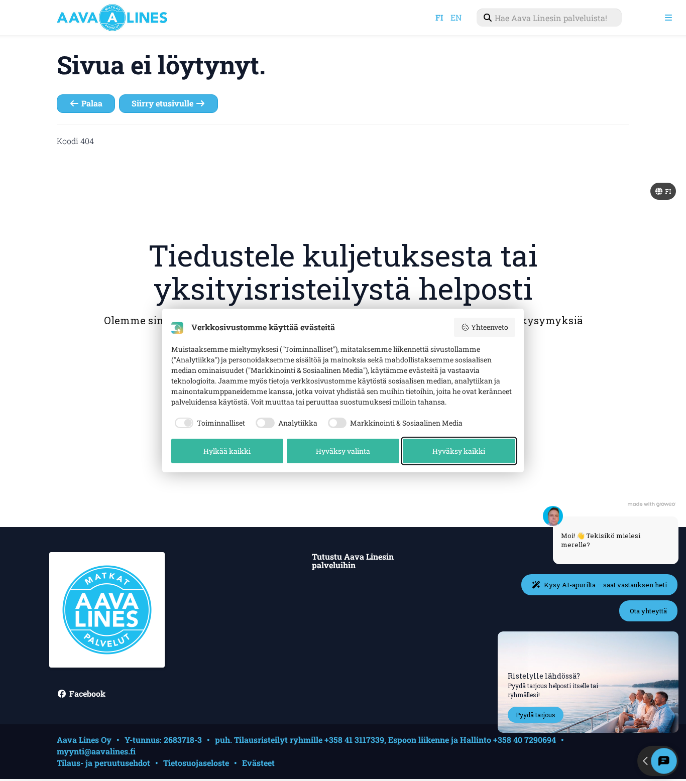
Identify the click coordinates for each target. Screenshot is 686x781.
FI (439, 17)
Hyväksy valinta (343, 451)
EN (456, 17)
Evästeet (258, 762)
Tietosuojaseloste (196, 762)
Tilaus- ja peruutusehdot (103, 762)
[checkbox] (208, 423)
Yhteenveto (489, 327)
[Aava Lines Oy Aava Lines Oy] (122, 18)
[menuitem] (549, 17)
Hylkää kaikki (227, 451)
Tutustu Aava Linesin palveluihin (353, 561)
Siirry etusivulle (163, 103)
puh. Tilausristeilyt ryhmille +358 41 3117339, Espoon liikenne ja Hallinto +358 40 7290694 (385, 739)
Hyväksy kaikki (458, 451)
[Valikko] (668, 17)
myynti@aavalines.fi (96, 751)
